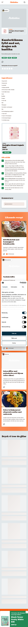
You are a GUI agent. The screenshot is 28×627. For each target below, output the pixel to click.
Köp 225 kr (6, 152)
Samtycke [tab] (5, 287)
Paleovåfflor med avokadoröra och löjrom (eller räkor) (13, 373)
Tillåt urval (14, 338)
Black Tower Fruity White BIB (17, 619)
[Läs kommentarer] (2, 62)
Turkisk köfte (9, 277)
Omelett (14, 57)
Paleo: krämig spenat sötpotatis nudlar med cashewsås (12, 412)
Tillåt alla (14, 333)
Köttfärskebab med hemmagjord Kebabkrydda (11, 242)
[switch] (24, 317)
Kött (9, 57)
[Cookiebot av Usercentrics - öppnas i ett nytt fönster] (20, 283)
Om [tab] (23, 287)
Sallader (4, 57)
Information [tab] (14, 287)
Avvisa (14, 343)
